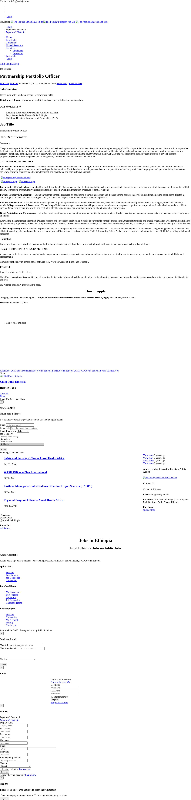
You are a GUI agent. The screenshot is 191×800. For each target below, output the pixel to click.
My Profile (11, 597)
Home (9, 37)
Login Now (30, 775)
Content (3, 659)
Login (9, 16)
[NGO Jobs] (22, 444)
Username (55, 685)
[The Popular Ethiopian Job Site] (59, 22)
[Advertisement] (89, 347)
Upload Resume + (14, 45)
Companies (11, 42)
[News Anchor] (22, 441)
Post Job (10, 572)
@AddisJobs (149, 510)
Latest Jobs (11, 40)
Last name (5, 734)
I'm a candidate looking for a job (51, 795)
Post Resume (12, 575)
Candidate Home (14, 603)
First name (5, 728)
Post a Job (11, 56)
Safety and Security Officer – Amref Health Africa (34, 458)
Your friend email (8, 648)
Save (3, 450)
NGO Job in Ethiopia (89, 370)
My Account (12, 620)
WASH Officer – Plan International (25, 472)
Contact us (18, 53)
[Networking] (22, 439)
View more (148, 455)
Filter (2, 396)
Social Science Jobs (109, 370)
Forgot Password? (59, 702)
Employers (18, 50)
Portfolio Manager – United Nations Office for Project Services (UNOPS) (48, 486)
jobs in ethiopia (23, 370)
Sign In (55, 700)
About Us (10, 48)
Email (3, 425)
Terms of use (25, 769)
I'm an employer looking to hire (18, 795)
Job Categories (13, 578)
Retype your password (10, 757)
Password (55, 690)
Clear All (4, 393)
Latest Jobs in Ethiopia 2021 (65, 370)
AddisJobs (5, 528)
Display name (6, 722)
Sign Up (4, 772)
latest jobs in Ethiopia (41, 370)
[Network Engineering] (22, 436)
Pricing (9, 622)
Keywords (5, 428)
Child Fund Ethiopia (13, 381)
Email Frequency (8, 431)
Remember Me (61, 696)
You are (3, 763)
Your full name (7, 645)
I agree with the (17, 769)
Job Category (6, 434)
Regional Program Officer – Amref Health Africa (33, 500)
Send (3, 664)
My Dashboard (13, 592)
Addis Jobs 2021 (8, 370)
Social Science (75, 83)
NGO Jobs (62, 83)
